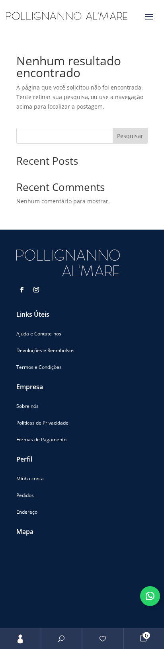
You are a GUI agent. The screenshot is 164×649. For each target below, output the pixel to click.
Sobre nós (27, 406)
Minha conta (30, 478)
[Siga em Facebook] (21, 289)
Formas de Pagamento (41, 439)
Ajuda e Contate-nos (38, 333)
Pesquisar (130, 136)
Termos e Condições (39, 367)
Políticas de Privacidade (42, 422)
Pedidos (25, 495)
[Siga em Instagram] (36, 289)
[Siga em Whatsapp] (150, 596)
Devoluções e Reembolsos (45, 350)
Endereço (26, 512)
